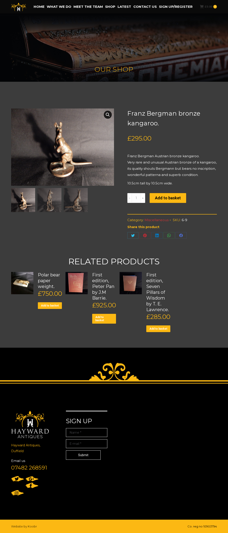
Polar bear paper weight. (49, 280)
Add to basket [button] (50, 305)
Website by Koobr (24, 526)
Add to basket (168, 198)
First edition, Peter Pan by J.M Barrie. (103, 286)
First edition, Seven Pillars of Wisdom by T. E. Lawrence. (157, 292)
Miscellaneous (157, 220)
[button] (108, 115)
